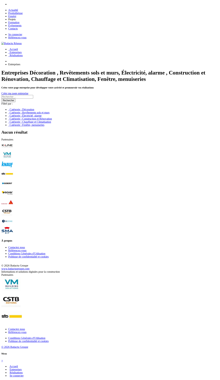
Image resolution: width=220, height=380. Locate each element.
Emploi (12, 16)
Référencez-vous (17, 37)
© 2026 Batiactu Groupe (14, 346)
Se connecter (15, 34)
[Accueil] (11, 43)
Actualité (13, 10)
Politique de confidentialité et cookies (28, 256)
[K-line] (7, 149)
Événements (14, 25)
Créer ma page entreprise (14, 93)
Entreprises (15, 52)
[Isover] (7, 196)
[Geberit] (7, 186)
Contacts (13, 28)
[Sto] (7, 177)
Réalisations (15, 55)
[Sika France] (7, 205)
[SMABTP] (7, 233)
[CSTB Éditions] (7, 215)
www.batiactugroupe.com (15, 268)
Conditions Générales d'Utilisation (26, 253)
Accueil (13, 49)
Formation (13, 22)
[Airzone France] (7, 224)
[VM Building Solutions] (7, 158)
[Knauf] (7, 167)
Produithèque (15, 13)
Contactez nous (16, 247)
